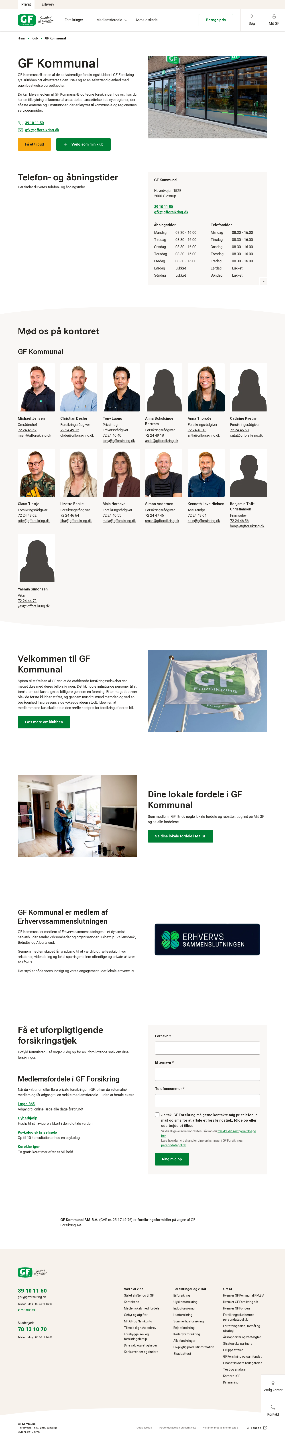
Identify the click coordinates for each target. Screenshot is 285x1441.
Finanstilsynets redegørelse (242, 1363)
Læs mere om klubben (44, 722)
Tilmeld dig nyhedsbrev (140, 1328)
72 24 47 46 (154, 515)
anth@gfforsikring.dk (204, 435)
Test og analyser (235, 1369)
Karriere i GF (231, 1376)
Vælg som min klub (87, 144)
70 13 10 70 (32, 1329)
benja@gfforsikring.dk (247, 526)
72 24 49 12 (69, 430)
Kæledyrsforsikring (186, 1334)
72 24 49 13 (197, 430)
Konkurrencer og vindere (141, 1352)
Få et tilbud (34, 144)
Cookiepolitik (144, 1427)
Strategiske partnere (237, 1343)
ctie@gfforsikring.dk (34, 521)
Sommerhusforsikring (188, 1321)
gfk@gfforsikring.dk (171, 212)
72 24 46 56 (239, 521)
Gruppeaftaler (233, 1350)
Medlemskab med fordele (141, 1308)
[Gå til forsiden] (36, 20)
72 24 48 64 (197, 515)
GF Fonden (254, 1427)
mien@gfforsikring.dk (34, 435)
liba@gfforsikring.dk (76, 521)
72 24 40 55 (112, 515)
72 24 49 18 (154, 435)
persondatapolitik (173, 1145)
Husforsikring (182, 1315)
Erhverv (48, 4)
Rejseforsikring (184, 1328)
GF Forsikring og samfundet (242, 1356)
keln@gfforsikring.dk (204, 521)
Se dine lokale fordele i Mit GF (180, 836)
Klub (35, 38)
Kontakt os (131, 1302)
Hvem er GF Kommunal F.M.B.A (243, 1295)
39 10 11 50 (163, 207)
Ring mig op (172, 1159)
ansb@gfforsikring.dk (161, 441)
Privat (26, 4)
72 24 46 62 (27, 430)
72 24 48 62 (27, 515)
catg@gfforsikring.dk (246, 435)
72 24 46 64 (69, 515)
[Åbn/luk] (263, 281)
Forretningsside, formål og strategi (241, 1328)
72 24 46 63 (239, 430)
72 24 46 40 (112, 435)
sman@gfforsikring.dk (162, 521)
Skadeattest (182, 1353)
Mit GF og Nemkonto (138, 1321)
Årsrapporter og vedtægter (242, 1337)
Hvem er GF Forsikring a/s (240, 1302)
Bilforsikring (181, 1295)
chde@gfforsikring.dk (77, 435)
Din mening (230, 1382)
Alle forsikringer (184, 1340)
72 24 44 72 (27, 601)
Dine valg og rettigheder (140, 1345)
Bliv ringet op (27, 1309)
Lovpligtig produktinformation (193, 1347)
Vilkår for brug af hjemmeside (220, 1427)
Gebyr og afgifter (136, 1315)
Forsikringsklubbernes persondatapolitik (238, 1317)
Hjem (21, 38)
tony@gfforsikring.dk (119, 441)
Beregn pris (216, 20)
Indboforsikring (184, 1308)
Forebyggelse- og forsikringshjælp (136, 1336)
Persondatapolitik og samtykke (177, 1427)
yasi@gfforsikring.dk (34, 606)
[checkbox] (157, 1114)
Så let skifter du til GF (139, 1295)
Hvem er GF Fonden (236, 1308)
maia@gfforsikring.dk (119, 521)
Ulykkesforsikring (185, 1302)
